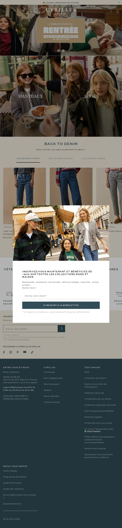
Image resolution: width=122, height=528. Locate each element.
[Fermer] (104, 210)
